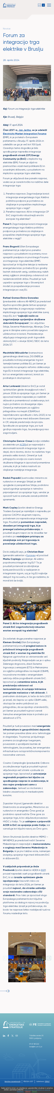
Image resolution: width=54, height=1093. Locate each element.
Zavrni (27, 1091)
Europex (30, 555)
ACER (23, 444)
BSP (43, 870)
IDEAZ (47, 1081)
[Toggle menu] (49, 5)
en (39, 5)
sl (43, 5)
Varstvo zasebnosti (12, 1081)
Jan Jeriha (24, 130)
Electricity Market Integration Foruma (24, 133)
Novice (6, 28)
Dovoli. (34, 1091)
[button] (49, 958)
